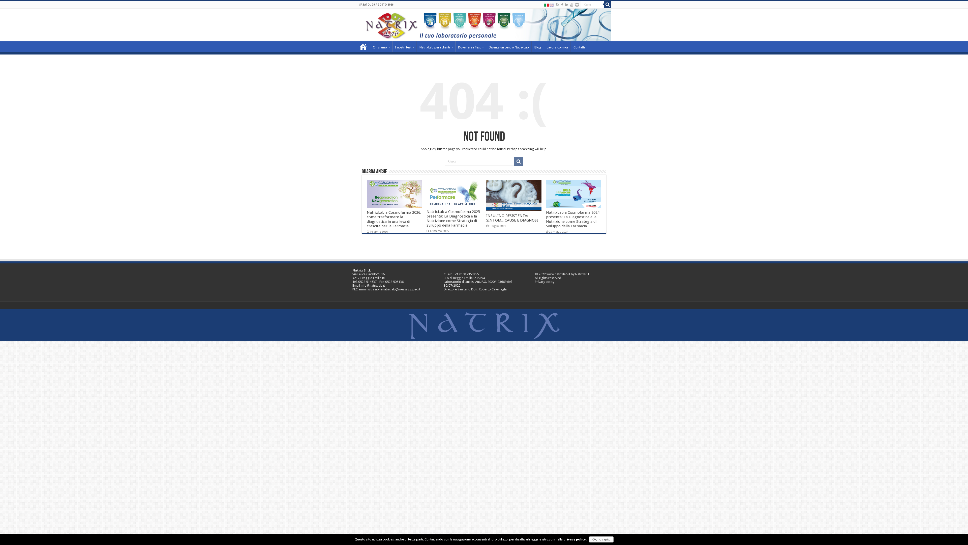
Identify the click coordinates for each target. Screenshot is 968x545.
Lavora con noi (557, 47)
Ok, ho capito (601, 539)
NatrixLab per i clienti (434, 47)
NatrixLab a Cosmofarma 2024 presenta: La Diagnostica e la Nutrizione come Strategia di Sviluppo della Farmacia (572, 219)
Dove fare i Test (469, 47)
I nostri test (403, 47)
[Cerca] (607, 4)
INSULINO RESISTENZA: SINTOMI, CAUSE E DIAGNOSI (512, 218)
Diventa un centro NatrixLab (509, 47)
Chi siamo (380, 47)
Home (363, 46)
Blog (537, 47)
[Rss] (558, 5)
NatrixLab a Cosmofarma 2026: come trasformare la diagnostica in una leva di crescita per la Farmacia (394, 219)
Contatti (579, 47)
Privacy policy (544, 282)
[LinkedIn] (567, 5)
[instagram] (577, 5)
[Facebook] (562, 5)
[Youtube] (572, 5)
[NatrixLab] (484, 25)
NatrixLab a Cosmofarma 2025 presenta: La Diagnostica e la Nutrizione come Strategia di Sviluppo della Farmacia (453, 218)
